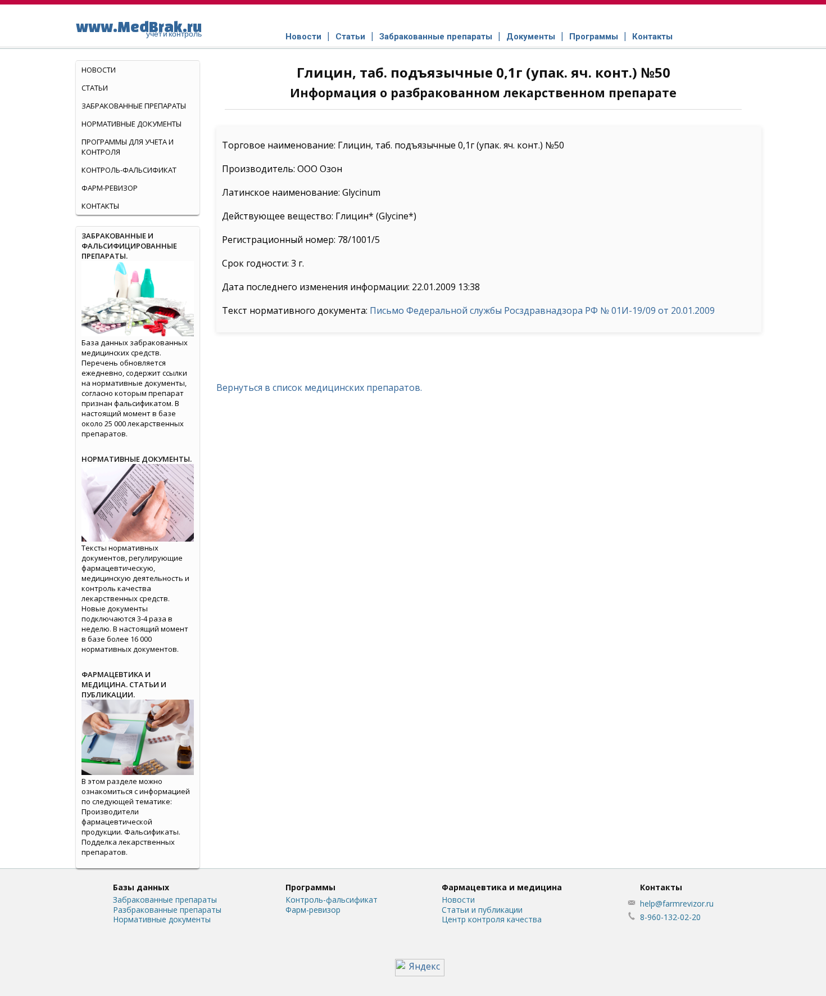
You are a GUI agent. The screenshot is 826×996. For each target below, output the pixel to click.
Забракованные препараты (435, 36)
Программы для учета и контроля (127, 147)
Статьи (350, 36)
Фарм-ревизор (109, 188)
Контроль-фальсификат (331, 899)
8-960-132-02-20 (670, 917)
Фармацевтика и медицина (502, 887)
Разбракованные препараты (167, 909)
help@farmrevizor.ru (677, 903)
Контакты (652, 36)
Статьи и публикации (482, 909)
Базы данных (141, 887)
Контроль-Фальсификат (128, 170)
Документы (530, 36)
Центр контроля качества (492, 919)
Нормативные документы (131, 124)
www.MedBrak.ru (139, 28)
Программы (593, 36)
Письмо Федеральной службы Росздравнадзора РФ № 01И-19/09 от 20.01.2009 (542, 310)
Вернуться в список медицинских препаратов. (319, 387)
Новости (303, 36)
